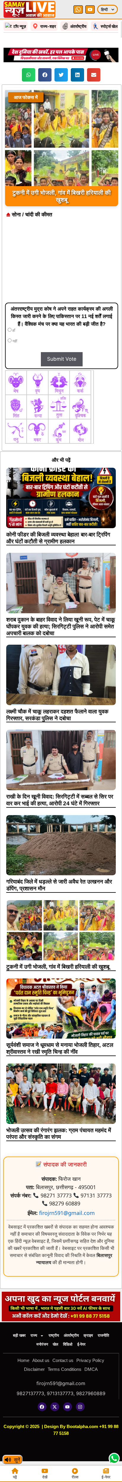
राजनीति (103, 1335)
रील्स (75, 1477)
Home (23, 1360)
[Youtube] (67, 1406)
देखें (44, 1477)
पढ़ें (15, 1477)
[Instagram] (80, 1406)
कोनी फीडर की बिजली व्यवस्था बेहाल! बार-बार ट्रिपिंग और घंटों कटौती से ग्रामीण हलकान (58, 537)
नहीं (14, 341)
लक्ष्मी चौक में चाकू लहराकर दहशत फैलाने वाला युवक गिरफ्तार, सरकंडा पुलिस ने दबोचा (57, 714)
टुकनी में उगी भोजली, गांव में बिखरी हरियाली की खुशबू (57, 967)
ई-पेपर (81, 1344)
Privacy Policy (90, 1360)
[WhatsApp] (78, 9)
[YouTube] (90, 9)
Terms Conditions (64, 1369)
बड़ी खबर (19, 1335)
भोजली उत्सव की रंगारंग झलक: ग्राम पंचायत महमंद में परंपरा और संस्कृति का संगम (58, 1133)
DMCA (91, 1369)
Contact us (62, 1360)
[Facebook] (42, 1406)
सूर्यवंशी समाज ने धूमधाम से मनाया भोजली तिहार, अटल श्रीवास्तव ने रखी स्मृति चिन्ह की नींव (59, 1048)
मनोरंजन (42, 1344)
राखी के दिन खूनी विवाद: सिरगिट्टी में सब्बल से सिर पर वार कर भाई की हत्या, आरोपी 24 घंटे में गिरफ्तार (59, 800)
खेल (55, 1344)
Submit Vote (61, 359)
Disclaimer (34, 1369)
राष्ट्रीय (54, 1335)
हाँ (13, 330)
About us (40, 1360)
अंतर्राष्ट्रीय (71, 1335)
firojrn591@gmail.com (67, 1212)
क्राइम (88, 1335)
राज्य (33, 1335)
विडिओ (68, 1344)
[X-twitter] (54, 1406)
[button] (28, 75)
